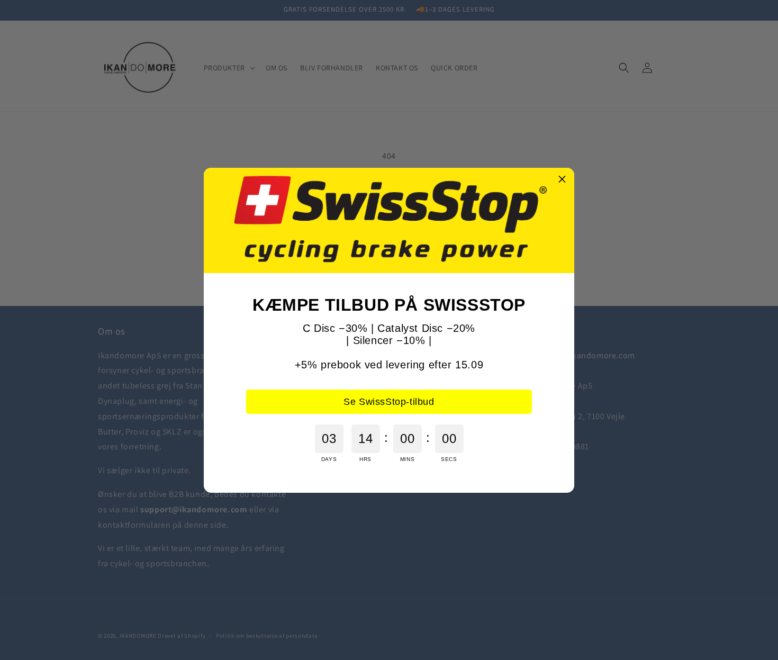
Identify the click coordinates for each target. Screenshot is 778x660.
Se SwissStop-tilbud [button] (388, 401)
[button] (562, 180)
